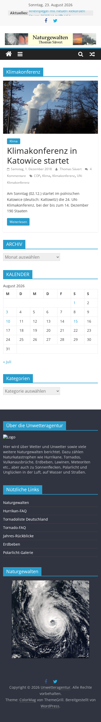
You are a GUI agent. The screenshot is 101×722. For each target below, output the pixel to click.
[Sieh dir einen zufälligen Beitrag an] (92, 54)
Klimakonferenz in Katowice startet (42, 155)
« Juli (7, 361)
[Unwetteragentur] (9, 54)
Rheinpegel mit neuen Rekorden (57, 12)
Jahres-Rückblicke (18, 535)
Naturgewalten (16, 502)
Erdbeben (11, 544)
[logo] (9, 437)
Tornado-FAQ (14, 527)
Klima (14, 141)
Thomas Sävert (71, 169)
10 (8, 321)
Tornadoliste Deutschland (25, 519)
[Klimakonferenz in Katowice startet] (50, 84)
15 (76, 321)
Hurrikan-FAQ (15, 510)
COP (37, 176)
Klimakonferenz (63, 176)
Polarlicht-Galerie (18, 552)
